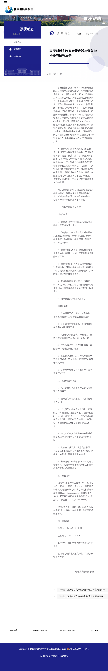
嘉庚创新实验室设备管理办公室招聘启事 (86, 589)
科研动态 (17, 49)
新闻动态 (17, 42)
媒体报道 (17, 56)
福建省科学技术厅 (40, 631)
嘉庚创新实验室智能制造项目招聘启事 (85, 596)
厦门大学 (94, 631)
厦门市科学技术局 (67, 631)
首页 (79, 34)
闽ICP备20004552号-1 (79, 649)
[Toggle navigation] (5, 2)
